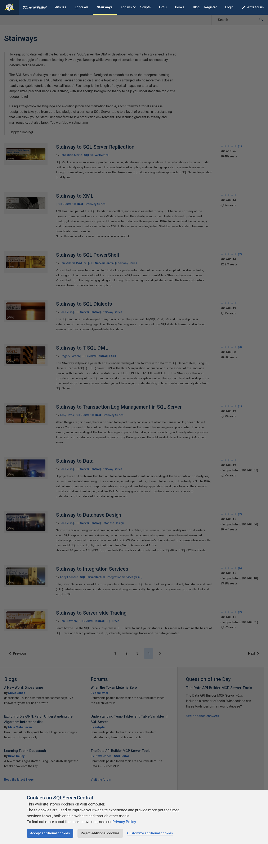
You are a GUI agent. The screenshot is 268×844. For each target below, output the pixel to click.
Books (179, 7)
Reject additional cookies (100, 833)
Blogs (197, 7)
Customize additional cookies (150, 833)
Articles (60, 7)
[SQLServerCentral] (9, 7)
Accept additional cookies (50, 833)
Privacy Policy (124, 822)
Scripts (145, 7)
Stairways (104, 7)
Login (229, 7)
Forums (126, 7)
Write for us (255, 7)
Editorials (82, 7)
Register (210, 7)
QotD (163, 7)
